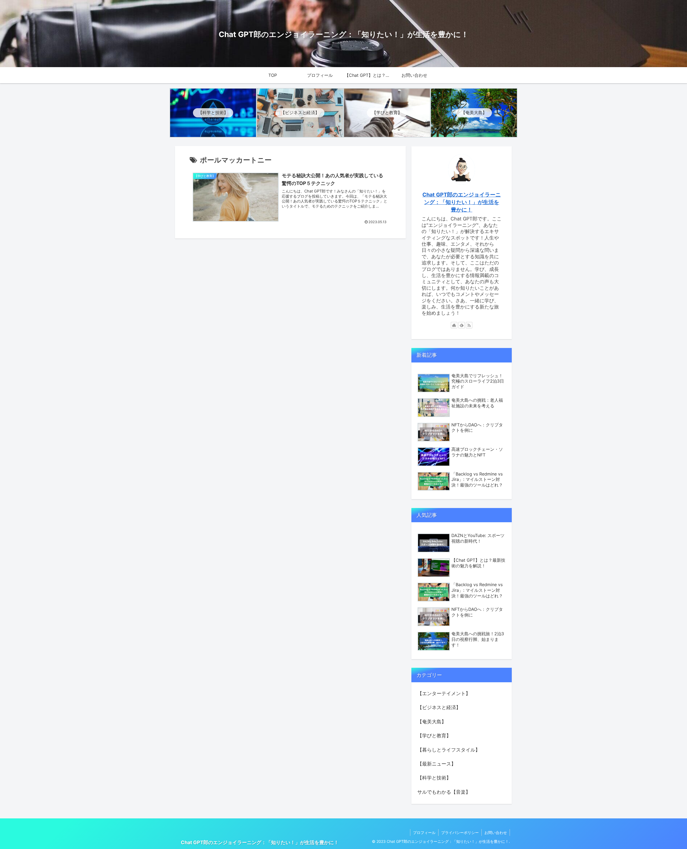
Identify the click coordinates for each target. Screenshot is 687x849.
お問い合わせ (495, 832)
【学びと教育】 (434, 735)
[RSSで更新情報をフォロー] (469, 325)
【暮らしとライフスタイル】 (448, 750)
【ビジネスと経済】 (439, 707)
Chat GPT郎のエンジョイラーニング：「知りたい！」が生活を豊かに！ (461, 202)
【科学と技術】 (434, 778)
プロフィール (424, 832)
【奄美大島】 (431, 721)
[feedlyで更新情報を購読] (461, 325)
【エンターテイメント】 (443, 693)
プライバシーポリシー (460, 832)
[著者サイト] (454, 325)
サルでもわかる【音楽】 (443, 792)
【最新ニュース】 (436, 764)
